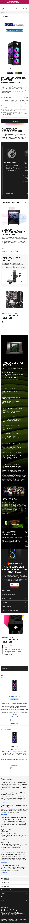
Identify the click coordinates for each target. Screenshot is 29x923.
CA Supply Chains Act (5, 913)
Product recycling (8, 912)
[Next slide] (19, 685)
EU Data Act (24, 916)
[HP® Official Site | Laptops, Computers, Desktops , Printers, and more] (2, 8)
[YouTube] (13, 910)
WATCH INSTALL (8, 193)
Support (3, 900)
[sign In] (23, 8)
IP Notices (19, 916)
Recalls (2, 912)
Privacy (12, 913)
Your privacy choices (7, 914)
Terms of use (14, 914)
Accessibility (16, 912)
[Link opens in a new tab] (14, 30)
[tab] (16, 16)
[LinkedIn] (1, 910)
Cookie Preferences (19, 913)
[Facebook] (4, 910)
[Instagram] (7, 910)
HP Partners (3, 903)
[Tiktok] (16, 910)
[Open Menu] (26, 8)
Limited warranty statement (6, 915)
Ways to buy (3, 896)
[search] (17, 8)
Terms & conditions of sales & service (8, 916)
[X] (10, 910)
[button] (14, 883)
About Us (3, 893)
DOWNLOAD (14, 584)
